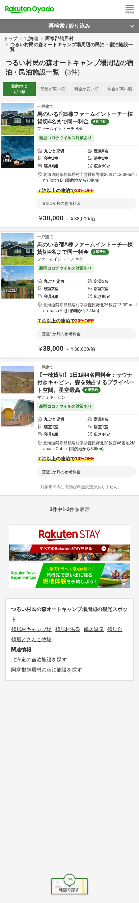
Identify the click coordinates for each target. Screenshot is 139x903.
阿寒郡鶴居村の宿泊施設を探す (46, 670)
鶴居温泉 (94, 629)
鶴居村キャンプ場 (31, 629)
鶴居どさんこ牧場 (31, 639)
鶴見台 (114, 629)
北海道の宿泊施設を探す (39, 659)
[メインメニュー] (129, 9)
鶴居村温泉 (67, 629)
